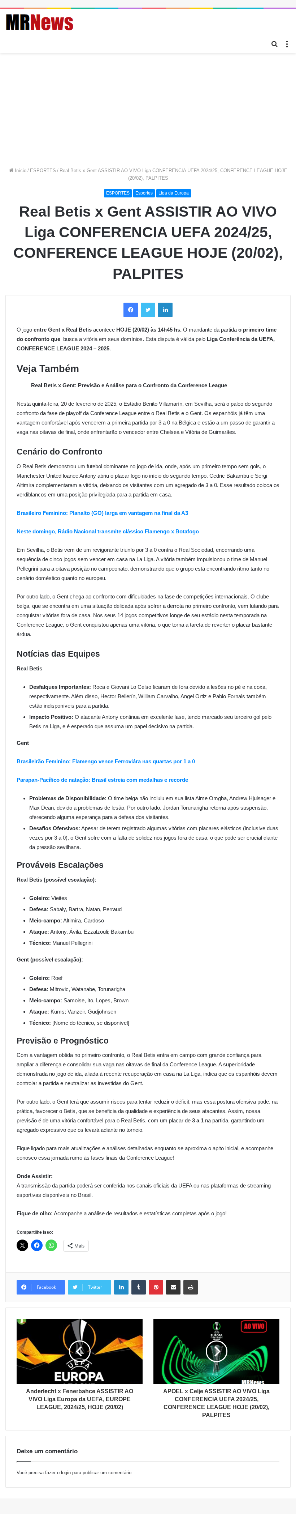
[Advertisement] (148, 107)
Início (19, 170)
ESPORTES (43, 170)
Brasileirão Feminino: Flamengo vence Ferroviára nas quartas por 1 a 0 (106, 761)
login (66, 1472)
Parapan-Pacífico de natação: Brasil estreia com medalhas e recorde (102, 780)
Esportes (144, 193)
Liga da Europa (173, 193)
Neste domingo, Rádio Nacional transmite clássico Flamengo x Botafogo (108, 531)
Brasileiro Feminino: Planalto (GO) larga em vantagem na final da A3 (102, 513)
